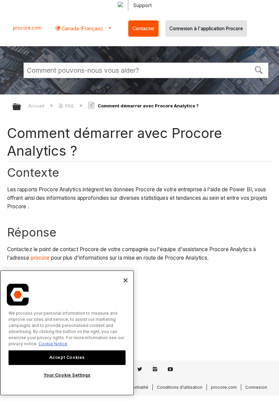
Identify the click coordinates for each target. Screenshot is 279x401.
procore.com (27, 28)
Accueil (37, 105)
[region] (67, 333)
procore (40, 258)
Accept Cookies (67, 357)
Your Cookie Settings (67, 375)
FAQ (69, 105)
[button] (258, 69)
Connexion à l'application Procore (206, 28)
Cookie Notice (52, 343)
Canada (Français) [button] (81, 28)
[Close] (125, 280)
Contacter (143, 28)
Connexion (256, 387)
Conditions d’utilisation (179, 387)
